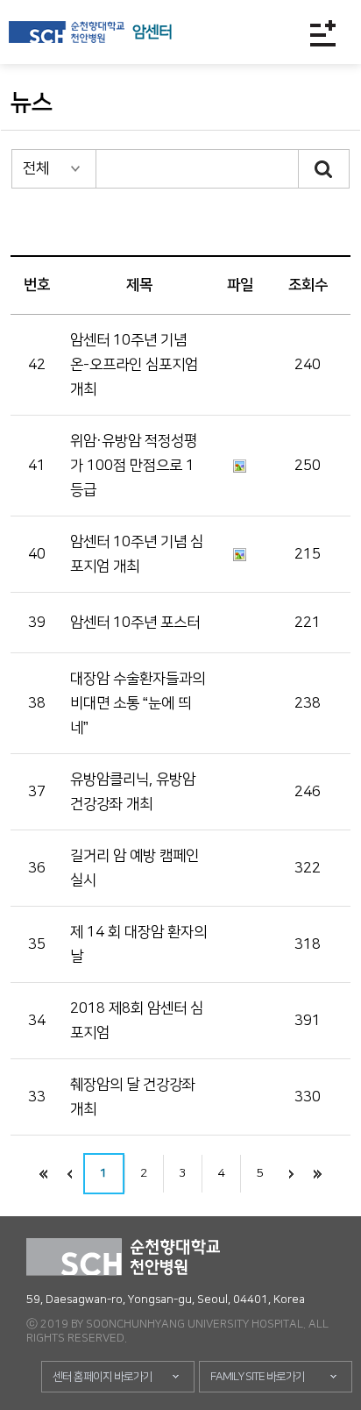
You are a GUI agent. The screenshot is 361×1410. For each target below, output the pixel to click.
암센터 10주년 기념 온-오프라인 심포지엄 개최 (134, 364)
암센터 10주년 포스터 (135, 622)
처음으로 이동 (44, 1174)
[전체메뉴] (322, 33)
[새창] (66, 32)
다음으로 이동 (292, 1174)
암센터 (152, 32)
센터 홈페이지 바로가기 (102, 1377)
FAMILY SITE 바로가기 (257, 1377)
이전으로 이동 (70, 1174)
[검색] (324, 169)
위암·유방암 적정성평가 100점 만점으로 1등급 (133, 465)
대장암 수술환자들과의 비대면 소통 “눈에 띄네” (137, 703)
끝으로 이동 (318, 1174)
